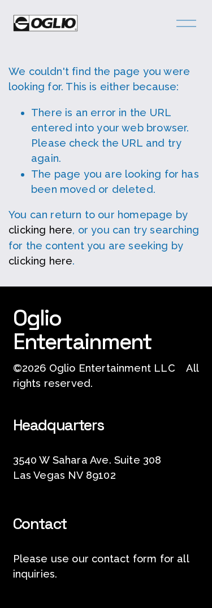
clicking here (40, 230)
